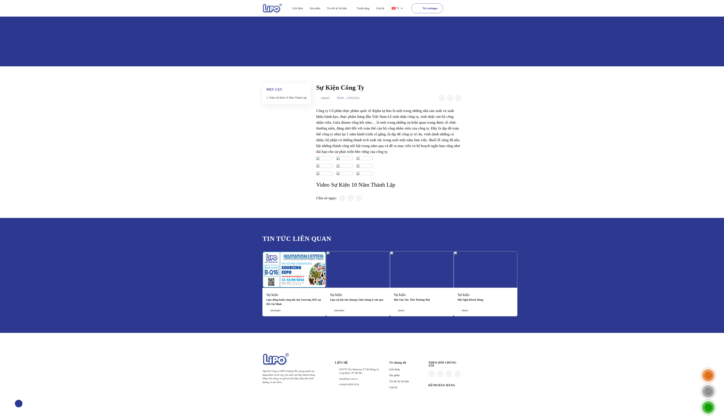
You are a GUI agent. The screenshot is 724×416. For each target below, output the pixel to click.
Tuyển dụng (363, 8)
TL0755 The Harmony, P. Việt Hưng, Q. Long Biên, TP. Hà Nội (359, 371)
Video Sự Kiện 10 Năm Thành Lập (288, 97)
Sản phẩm (315, 8)
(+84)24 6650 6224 (349, 384)
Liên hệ (380, 8)
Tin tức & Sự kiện (337, 8)
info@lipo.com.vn (348, 378)
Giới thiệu (297, 8)
